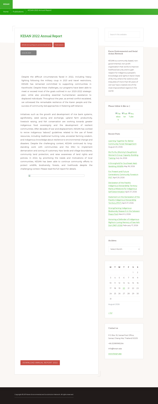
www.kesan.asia (114, 354)
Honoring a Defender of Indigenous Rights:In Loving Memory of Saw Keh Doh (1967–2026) (124, 222)
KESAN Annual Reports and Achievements (36, 45)
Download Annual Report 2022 (40, 363)
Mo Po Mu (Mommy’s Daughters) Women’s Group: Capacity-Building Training (123, 155)
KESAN (6, 4)
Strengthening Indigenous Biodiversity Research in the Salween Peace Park (124, 211)
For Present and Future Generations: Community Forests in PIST (123, 175)
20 (124, 288)
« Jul (110, 313)
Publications (59, 45)
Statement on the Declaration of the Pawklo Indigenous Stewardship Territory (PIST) (124, 200)
